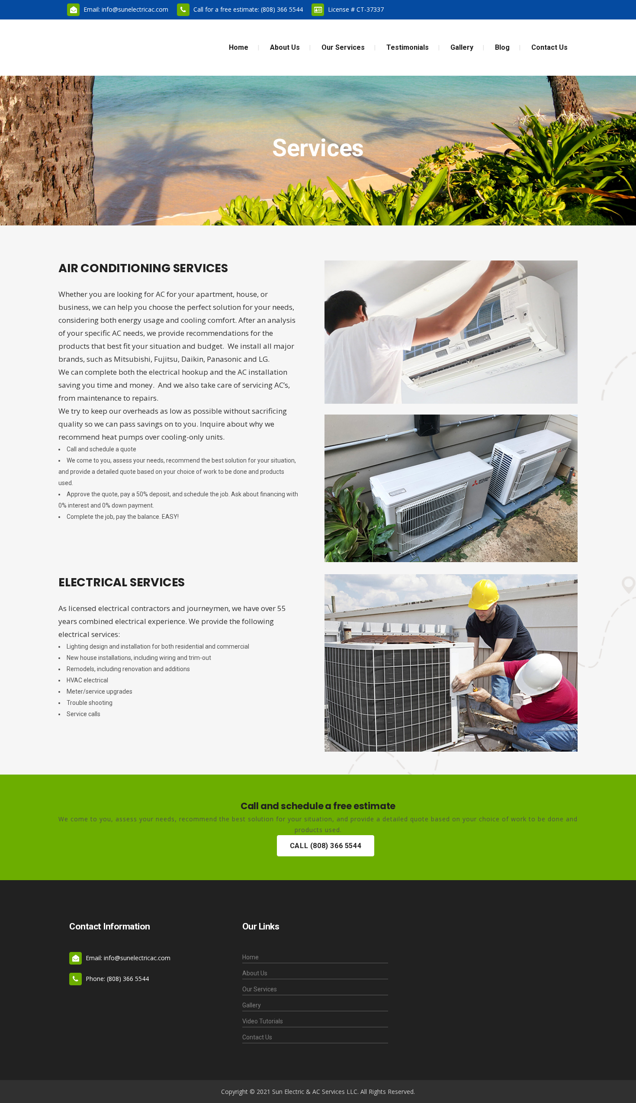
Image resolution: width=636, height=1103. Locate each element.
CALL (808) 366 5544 (325, 846)
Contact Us (257, 1037)
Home (250, 957)
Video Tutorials (262, 1021)
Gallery (251, 1005)
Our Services (259, 989)
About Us (254, 973)
